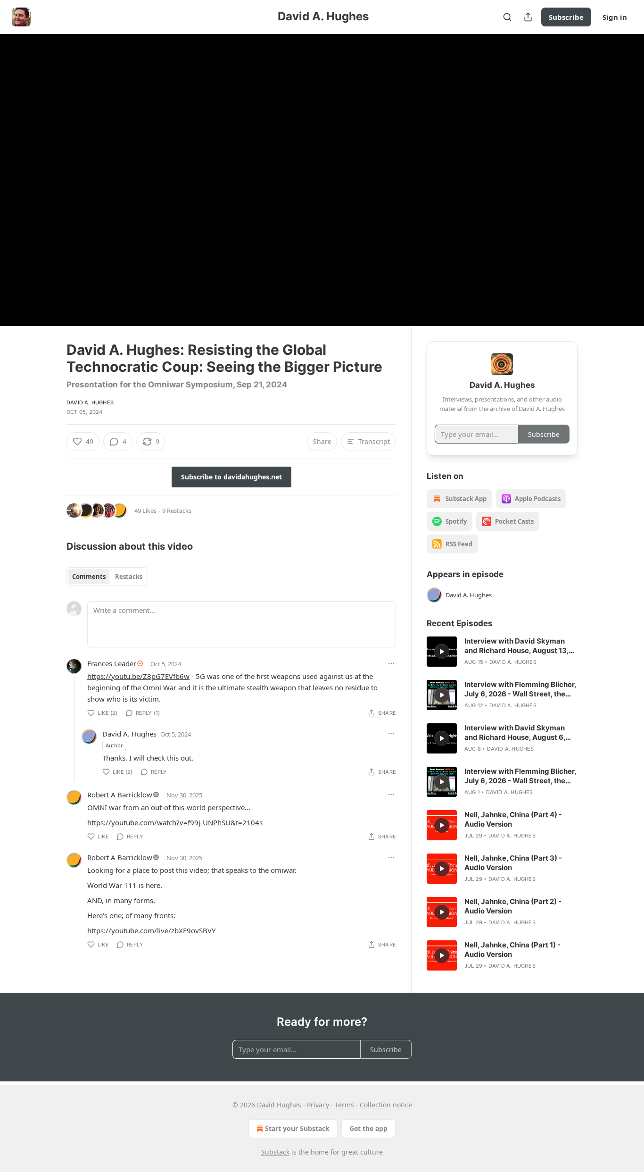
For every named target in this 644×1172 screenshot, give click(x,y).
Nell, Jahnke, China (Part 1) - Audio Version (512, 949)
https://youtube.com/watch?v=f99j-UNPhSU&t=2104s (175, 822)
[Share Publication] (528, 17)
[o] (441, 651)
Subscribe (566, 17)
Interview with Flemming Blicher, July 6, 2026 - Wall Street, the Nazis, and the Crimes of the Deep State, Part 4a (520, 776)
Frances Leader (111, 663)
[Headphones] (43, 190)
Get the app (368, 1128)
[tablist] (107, 576)
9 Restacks (176, 510)
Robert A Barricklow (119, 794)
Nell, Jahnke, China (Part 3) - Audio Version (513, 863)
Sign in (615, 17)
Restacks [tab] (128, 576)
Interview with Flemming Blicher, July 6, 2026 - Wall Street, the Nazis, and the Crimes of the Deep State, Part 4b (520, 689)
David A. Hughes (90, 402)
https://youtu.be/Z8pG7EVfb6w (138, 676)
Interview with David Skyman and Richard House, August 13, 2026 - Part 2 (516, 645)
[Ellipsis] (391, 663)
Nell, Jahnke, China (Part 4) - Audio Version (513, 819)
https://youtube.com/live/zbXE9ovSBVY (151, 930)
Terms (344, 1104)
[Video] (43, 169)
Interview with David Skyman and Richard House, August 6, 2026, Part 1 (514, 732)
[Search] (507, 17)
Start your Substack (297, 1128)
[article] (502, 651)
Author (114, 745)
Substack (275, 1151)
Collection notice (386, 1104)
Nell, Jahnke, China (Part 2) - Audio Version (512, 906)
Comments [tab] (89, 576)
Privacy (318, 1104)
